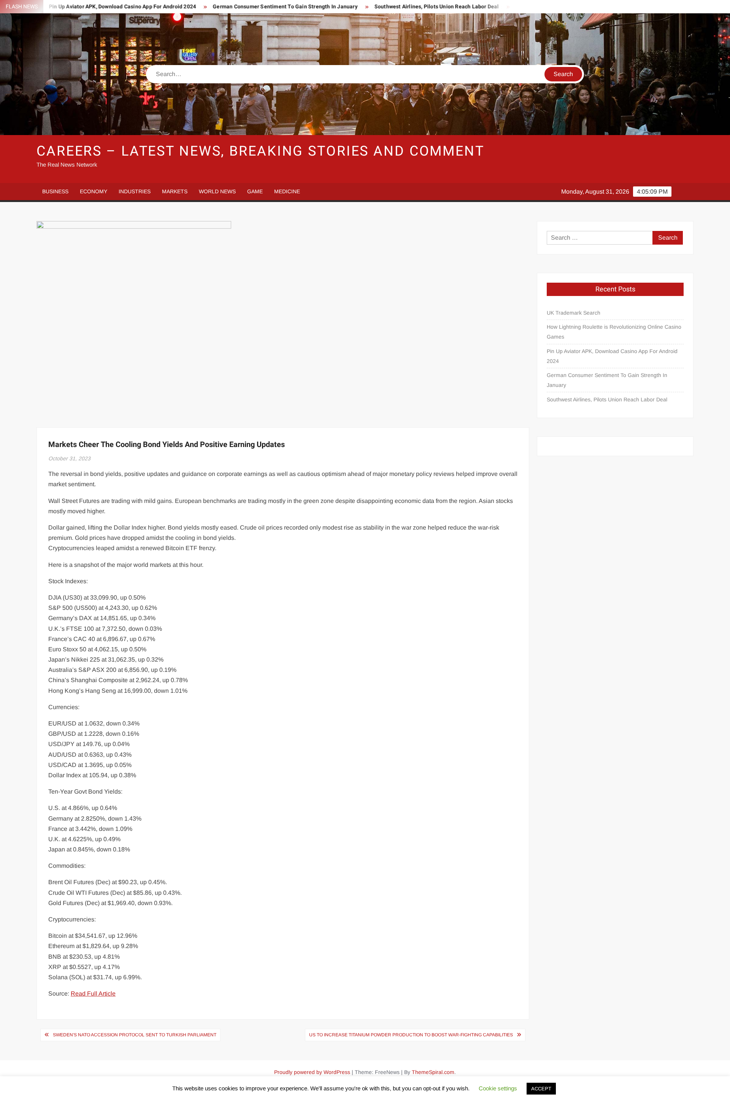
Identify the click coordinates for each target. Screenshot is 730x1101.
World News (217, 191)
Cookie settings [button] (498, 1088)
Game (255, 191)
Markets (174, 191)
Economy (93, 191)
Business (55, 191)
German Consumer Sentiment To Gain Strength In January (245, 7)
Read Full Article (93, 993)
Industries (135, 191)
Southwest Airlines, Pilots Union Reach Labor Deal (396, 7)
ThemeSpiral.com (433, 1072)
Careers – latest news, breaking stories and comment (260, 151)
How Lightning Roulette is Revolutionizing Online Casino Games (614, 332)
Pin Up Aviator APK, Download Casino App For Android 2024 (82, 7)
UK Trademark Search (573, 313)
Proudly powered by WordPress (312, 1072)
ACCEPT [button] (541, 1088)
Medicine (287, 191)
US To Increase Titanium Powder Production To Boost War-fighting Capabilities (411, 1034)
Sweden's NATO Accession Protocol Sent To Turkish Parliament (134, 1034)
